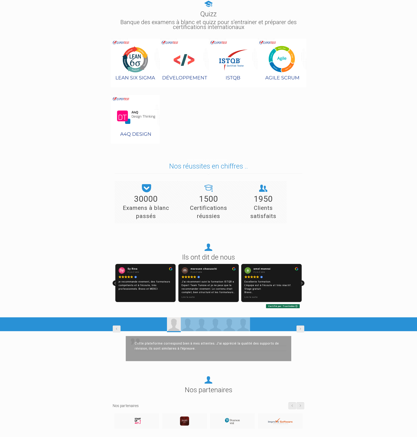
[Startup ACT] (137, 421)
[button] (301, 283)
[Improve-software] (280, 421)
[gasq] (184, 421)
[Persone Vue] (232, 421)
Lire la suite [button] (188, 297)
